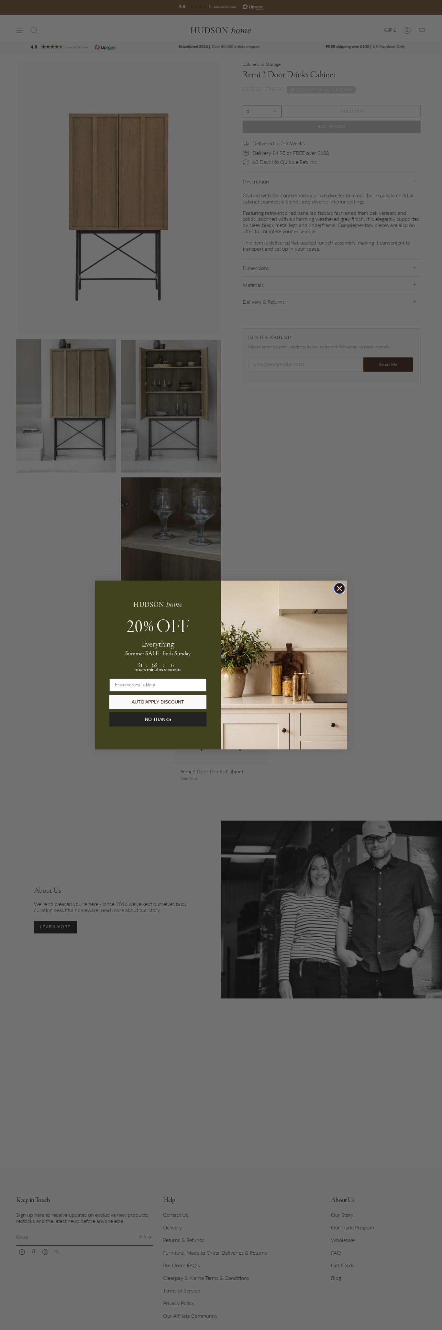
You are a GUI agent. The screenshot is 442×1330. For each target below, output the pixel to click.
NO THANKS (158, 719)
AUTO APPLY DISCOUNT (158, 701)
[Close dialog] (339, 588)
